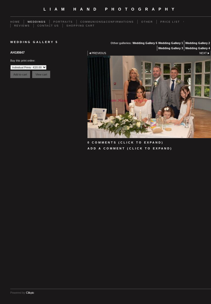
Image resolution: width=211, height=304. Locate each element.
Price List (170, 21)
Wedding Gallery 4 (197, 48)
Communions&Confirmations (107, 21)
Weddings (37, 21)
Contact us (48, 25)
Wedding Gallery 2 (197, 43)
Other (147, 21)
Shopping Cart (80, 25)
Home (15, 21)
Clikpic (30, 292)
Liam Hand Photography (110, 9)
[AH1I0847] (149, 97)
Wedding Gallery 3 (170, 48)
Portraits (63, 21)
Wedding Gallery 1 (170, 43)
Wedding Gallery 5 (145, 43)
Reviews (22, 25)
